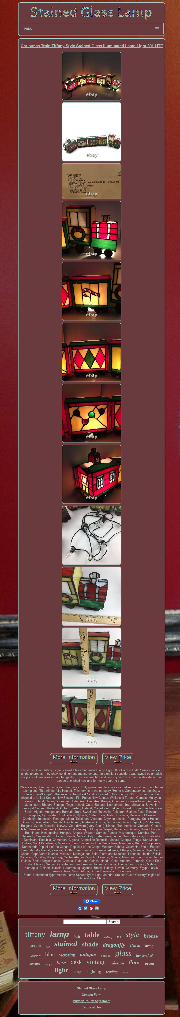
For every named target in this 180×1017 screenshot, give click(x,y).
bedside (106, 955)
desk (76, 962)
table (92, 934)
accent (35, 945)
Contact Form (91, 994)
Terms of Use (91, 1007)
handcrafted (144, 955)
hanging (35, 963)
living (149, 946)
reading (112, 972)
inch (77, 936)
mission (117, 963)
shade (90, 944)
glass (123, 953)
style (132, 934)
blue (50, 954)
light (61, 970)
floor (134, 962)
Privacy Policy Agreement (91, 1001)
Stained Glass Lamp (91, 988)
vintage (96, 961)
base (61, 962)
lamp (59, 933)
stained (65, 943)
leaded (35, 956)
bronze (151, 935)
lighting (94, 971)
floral (135, 945)
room (125, 972)
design (48, 964)
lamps (77, 971)
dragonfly (114, 945)
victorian (67, 955)
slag (48, 947)
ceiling (108, 937)
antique (88, 954)
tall (119, 937)
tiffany (35, 934)
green (149, 963)
